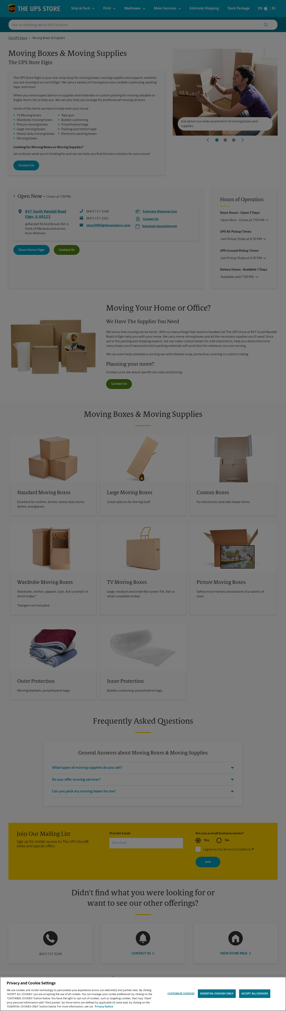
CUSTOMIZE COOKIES (181, 993)
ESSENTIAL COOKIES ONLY (216, 993)
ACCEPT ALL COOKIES (254, 993)
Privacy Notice (104, 1006)
